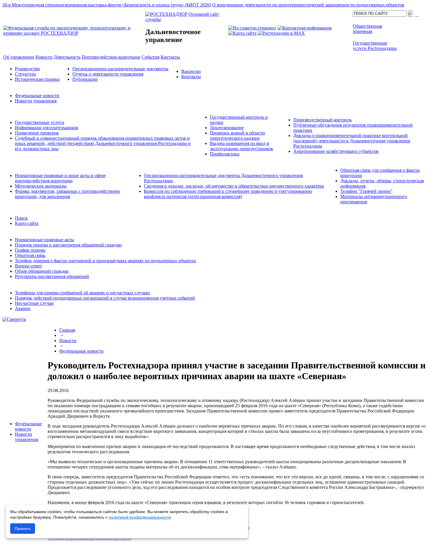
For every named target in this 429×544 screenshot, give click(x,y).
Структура (25, 73)
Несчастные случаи (34, 303)
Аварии (22, 308)
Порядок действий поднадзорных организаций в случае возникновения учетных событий (105, 297)
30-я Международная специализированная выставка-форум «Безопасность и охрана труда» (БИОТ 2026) (106, 4)
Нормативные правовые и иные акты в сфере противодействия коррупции (60, 178)
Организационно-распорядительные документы (120, 68)
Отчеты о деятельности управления (107, 73)
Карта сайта (27, 223)
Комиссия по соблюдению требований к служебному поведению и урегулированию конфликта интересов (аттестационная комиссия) (228, 194)
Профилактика (224, 153)
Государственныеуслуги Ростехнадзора (375, 46)
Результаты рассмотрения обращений (52, 276)
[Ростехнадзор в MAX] (281, 33)
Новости (67, 340)
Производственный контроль (322, 119)
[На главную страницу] (252, 27)
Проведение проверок (37, 132)
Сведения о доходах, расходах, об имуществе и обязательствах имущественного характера (234, 185)
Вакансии (191, 71)
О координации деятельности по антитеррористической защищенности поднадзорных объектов (308, 4)
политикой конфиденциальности (140, 517)
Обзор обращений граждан (42, 271)
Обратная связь (30, 255)
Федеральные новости (37, 95)
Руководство (27, 68)
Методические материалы (41, 185)
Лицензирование (227, 127)
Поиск (21, 218)
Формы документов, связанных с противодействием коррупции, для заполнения (67, 194)
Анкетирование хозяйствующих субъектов (336, 151)
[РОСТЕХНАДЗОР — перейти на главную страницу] (73, 33)
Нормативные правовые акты (44, 239)
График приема (30, 250)
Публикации (85, 79)
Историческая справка (37, 79)
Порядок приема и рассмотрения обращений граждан (68, 244)
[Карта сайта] (242, 33)
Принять (23, 528)
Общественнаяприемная (367, 29)
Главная (67, 330)
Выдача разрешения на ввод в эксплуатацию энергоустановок (241, 146)
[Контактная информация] (305, 27)
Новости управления (36, 100)
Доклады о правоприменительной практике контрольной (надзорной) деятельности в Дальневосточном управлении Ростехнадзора (351, 140)
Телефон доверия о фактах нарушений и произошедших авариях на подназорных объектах (105, 260)
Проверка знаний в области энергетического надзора (237, 135)
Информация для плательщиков (46, 127)
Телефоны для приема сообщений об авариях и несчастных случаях (82, 292)
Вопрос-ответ (28, 265)
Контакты (191, 76)
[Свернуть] (14, 319)
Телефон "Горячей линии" (366, 191)
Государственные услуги (39, 122)
